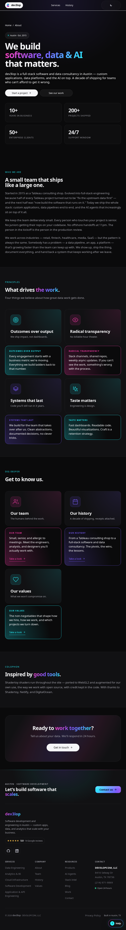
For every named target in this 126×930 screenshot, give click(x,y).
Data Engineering (15, 867)
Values (38, 885)
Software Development (18, 885)
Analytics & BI (13, 873)
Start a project (20, 93)
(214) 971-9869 (104, 882)
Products (70, 867)
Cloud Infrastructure (16, 879)
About (38, 867)
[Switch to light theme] (111, 5)
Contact (69, 898)
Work (68, 891)
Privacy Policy (93, 915)
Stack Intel (71, 879)
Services (55, 5)
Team (38, 873)
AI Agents (70, 873)
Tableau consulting (44, 193)
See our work (56, 93)
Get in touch (61, 747)
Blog (67, 885)
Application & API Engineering (15, 893)
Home (8, 25)
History (69, 5)
